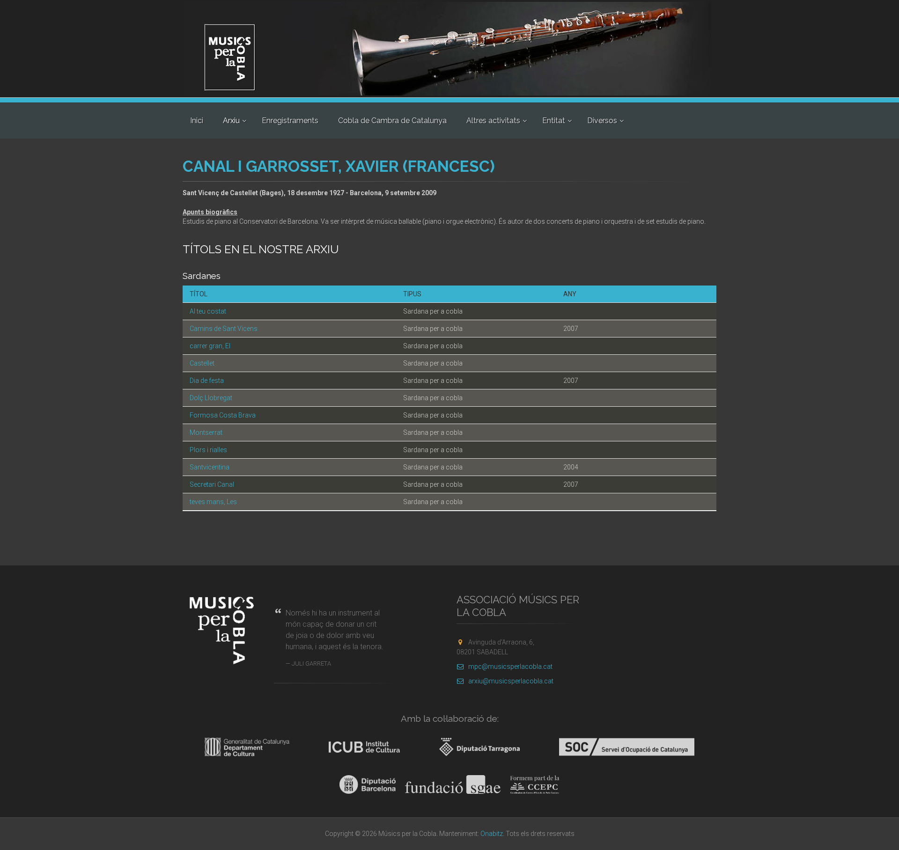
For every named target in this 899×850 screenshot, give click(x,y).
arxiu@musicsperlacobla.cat (510, 681)
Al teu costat (208, 311)
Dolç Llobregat (211, 398)
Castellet (202, 363)
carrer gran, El (210, 346)
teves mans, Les (213, 502)
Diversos (602, 120)
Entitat (553, 120)
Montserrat (206, 432)
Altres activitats (493, 120)
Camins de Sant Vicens (224, 328)
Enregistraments (290, 120)
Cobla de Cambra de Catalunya (392, 120)
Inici (196, 120)
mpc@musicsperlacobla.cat (510, 666)
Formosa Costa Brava (223, 415)
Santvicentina (209, 467)
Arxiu (231, 120)
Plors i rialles (208, 450)
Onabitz (491, 833)
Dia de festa (207, 380)
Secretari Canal (212, 484)
